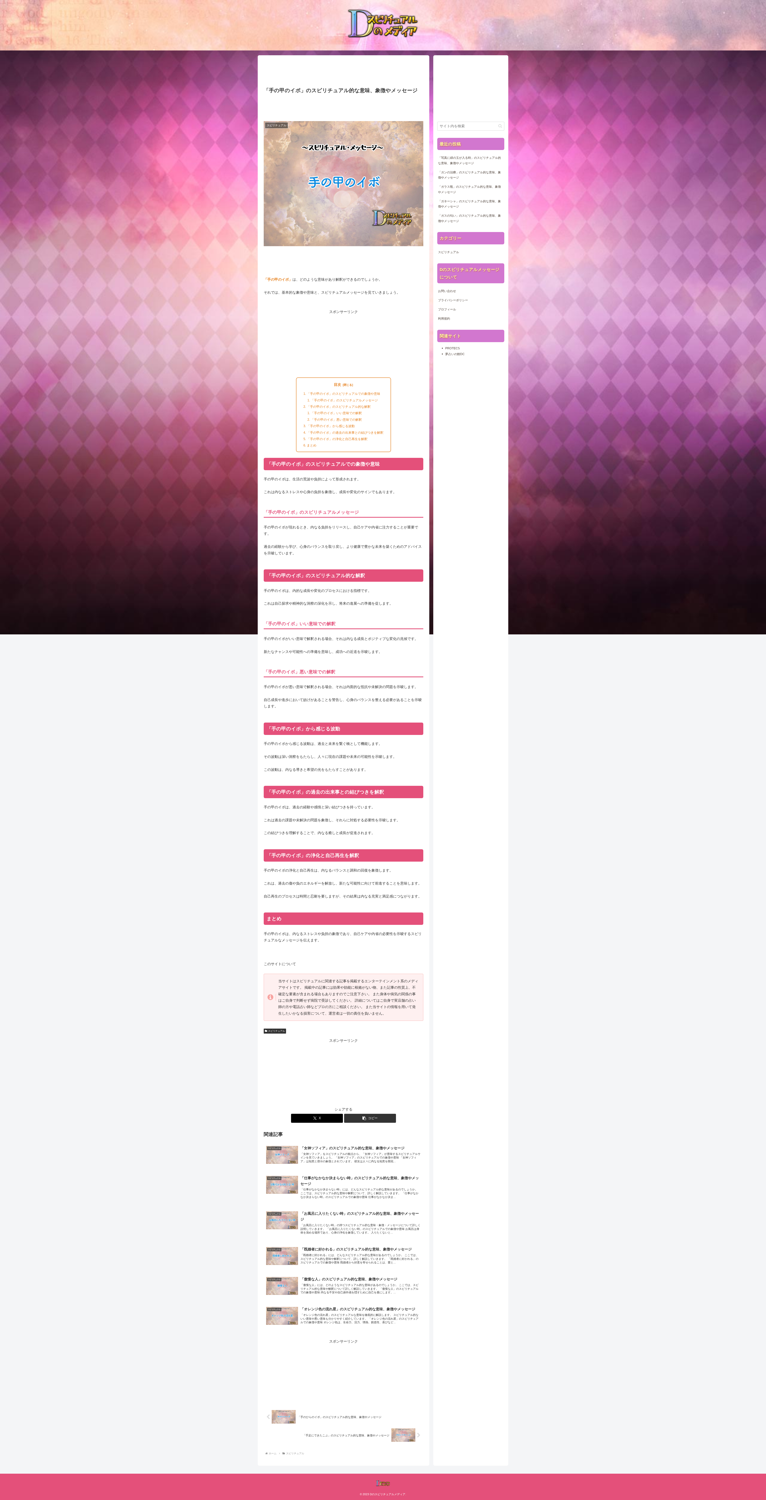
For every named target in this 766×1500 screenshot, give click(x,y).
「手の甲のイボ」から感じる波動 (331, 426)
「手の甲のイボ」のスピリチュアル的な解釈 (339, 406)
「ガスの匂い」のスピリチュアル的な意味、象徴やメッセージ (469, 218)
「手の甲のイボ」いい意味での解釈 (336, 413)
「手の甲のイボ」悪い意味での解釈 (336, 419)
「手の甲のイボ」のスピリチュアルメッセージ (344, 400)
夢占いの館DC (455, 354)
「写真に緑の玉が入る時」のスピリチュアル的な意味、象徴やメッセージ (469, 160)
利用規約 (444, 318)
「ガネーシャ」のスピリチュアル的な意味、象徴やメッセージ (469, 204)
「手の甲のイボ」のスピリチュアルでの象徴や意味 (343, 393)
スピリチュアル (276, 1031)
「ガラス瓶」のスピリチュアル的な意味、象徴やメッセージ (469, 189)
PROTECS (452, 348)
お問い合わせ (447, 291)
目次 (337, 385)
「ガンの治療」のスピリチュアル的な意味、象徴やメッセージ (469, 175)
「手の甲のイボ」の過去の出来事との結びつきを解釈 (345, 432)
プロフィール (447, 309)
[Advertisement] (343, 72)
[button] (370, 1118)
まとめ (311, 445)
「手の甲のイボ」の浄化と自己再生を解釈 (337, 439)
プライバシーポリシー (453, 300)
